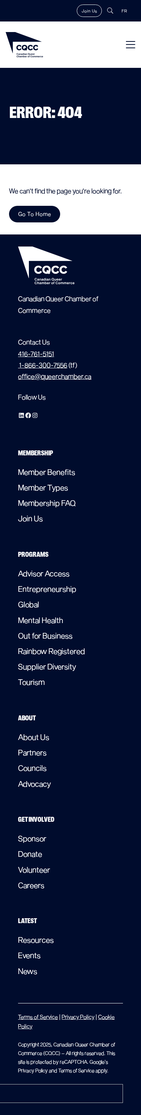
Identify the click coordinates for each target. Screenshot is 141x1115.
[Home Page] (24, 44)
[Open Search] (110, 10)
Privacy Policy (78, 1017)
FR (124, 10)
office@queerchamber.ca (54, 376)
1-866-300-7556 (42, 365)
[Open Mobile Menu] (130, 44)
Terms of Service (38, 1017)
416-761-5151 (36, 354)
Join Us (89, 10)
